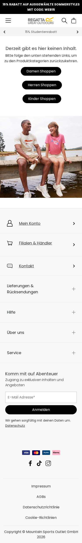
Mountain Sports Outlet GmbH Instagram (48, 463)
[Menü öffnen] (8, 20)
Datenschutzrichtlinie (41, 506)
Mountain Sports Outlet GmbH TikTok (39, 463)
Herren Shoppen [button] (42, 84)
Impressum (41, 485)
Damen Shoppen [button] (41, 71)
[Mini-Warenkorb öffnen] (74, 20)
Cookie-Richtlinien (41, 517)
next (77, 32)
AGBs (41, 496)
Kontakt (26, 266)
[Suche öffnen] (64, 20)
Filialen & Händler (35, 243)
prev (4, 32)
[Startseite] (41, 20)
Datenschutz (15, 425)
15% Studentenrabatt (41, 32)
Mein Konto (29, 223)
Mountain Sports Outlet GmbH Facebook (30, 463)
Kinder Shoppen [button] (42, 98)
